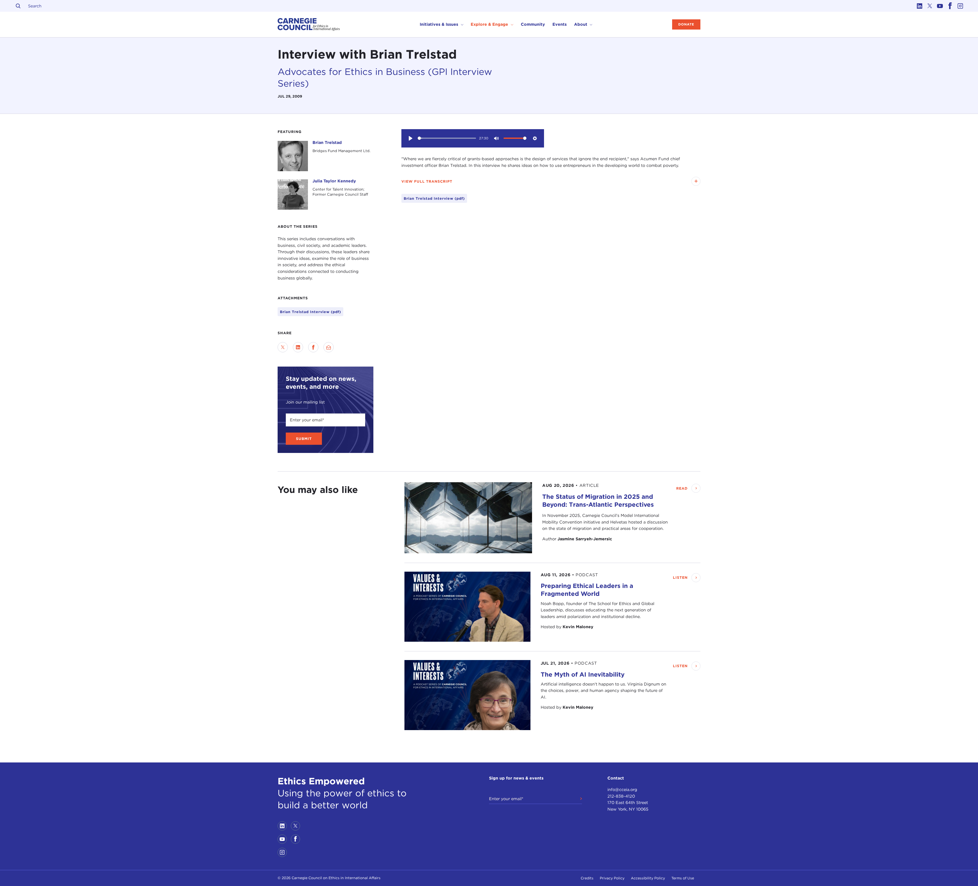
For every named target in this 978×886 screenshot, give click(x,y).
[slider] (447, 138)
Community (533, 24)
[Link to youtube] (940, 6)
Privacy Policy (612, 878)
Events (559, 24)
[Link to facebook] (950, 6)
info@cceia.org (622, 789)
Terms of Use (682, 878)
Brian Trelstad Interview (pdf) (310, 312)
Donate (686, 24)
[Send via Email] (328, 347)
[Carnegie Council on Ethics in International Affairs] (309, 24)
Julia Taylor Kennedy (334, 181)
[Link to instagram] (960, 6)
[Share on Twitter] (283, 347)
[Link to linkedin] (919, 6)
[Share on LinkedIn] (298, 347)
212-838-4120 (621, 796)
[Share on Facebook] (313, 347)
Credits (587, 878)
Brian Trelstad (327, 142)
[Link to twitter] (930, 6)
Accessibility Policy (648, 878)
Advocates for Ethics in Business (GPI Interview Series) (385, 77)
